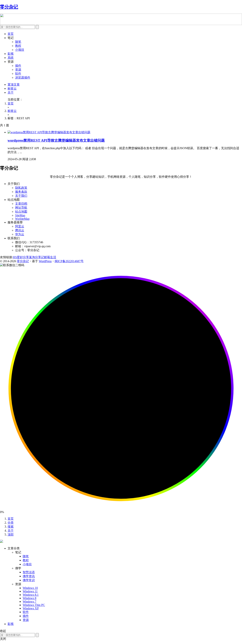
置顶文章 (14, 84)
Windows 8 (29, 598)
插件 (18, 65)
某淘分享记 (36, 257)
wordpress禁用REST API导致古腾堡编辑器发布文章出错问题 (56, 140)
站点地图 (21, 211)
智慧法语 (29, 572)
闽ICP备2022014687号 (69, 261)
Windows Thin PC (34, 605)
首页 (11, 33)
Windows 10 (30, 588)
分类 (11, 522)
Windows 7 (29, 601)
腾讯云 (19, 230)
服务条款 (21, 191)
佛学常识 (29, 580)
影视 (11, 53)
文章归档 (21, 203)
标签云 (12, 88)
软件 (18, 73)
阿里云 (19, 226)
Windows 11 (30, 591)
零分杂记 (23, 261)
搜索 (11, 526)
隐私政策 (21, 187)
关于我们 (21, 195)
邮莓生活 (50, 257)
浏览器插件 (22, 77)
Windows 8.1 (31, 594)
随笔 (18, 41)
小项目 (19, 49)
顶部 (11, 534)
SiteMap (20, 215)
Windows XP (31, 608)
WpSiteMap (22, 218)
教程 (18, 45)
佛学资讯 (29, 576)
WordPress (45, 261)
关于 (11, 92)
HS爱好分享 (21, 257)
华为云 (19, 234)
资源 (18, 69)
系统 (11, 57)
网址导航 (21, 207)
